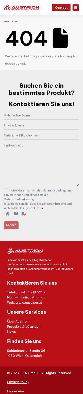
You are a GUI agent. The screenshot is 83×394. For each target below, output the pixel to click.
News (11, 332)
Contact (61, 7)
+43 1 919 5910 (33, 292)
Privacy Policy (18, 382)
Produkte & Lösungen (23, 327)
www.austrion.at (29, 302)
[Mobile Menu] (76, 7)
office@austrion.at (30, 297)
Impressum (15, 391)
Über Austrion (18, 321)
